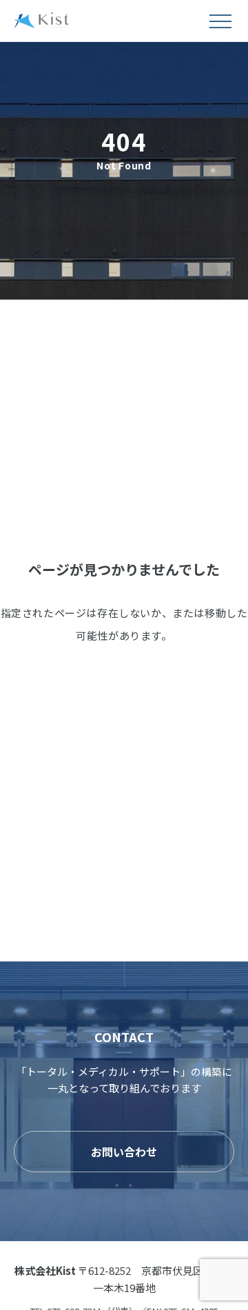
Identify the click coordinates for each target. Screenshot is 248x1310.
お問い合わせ (124, 1151)
